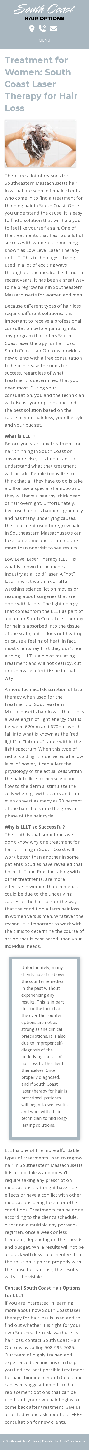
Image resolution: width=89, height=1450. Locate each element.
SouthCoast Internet (72, 1441)
